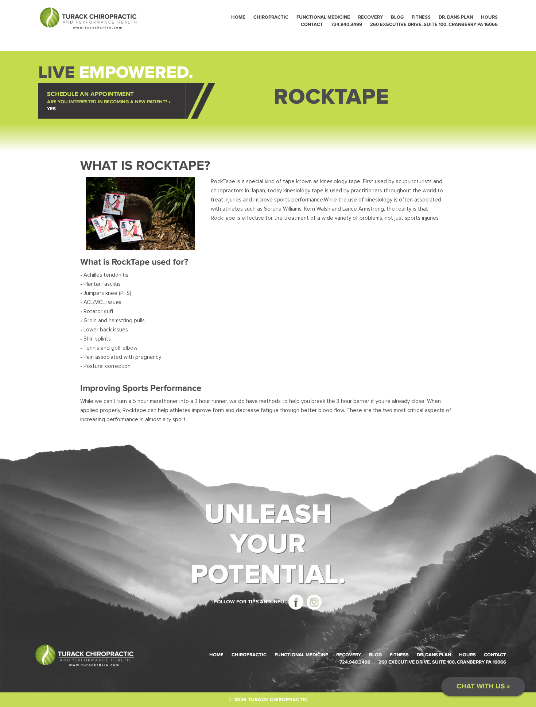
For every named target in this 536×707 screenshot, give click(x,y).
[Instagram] (313, 602)
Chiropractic (270, 17)
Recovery (370, 17)
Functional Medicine (323, 17)
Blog (397, 17)
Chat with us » (483, 686)
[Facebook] (295, 602)
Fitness (421, 17)
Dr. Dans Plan (456, 17)
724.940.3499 (346, 24)
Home (238, 17)
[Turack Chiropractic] (88, 18)
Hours (489, 17)
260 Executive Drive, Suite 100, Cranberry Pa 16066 (434, 24)
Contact (312, 24)
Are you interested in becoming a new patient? (108, 100)
